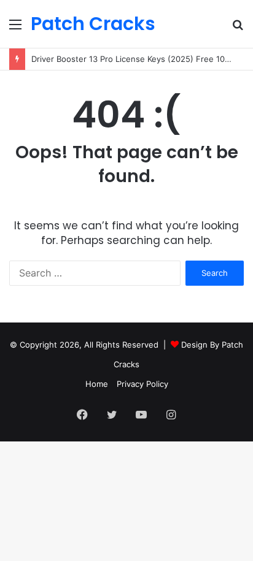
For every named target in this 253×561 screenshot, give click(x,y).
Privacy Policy (142, 384)
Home (96, 384)
